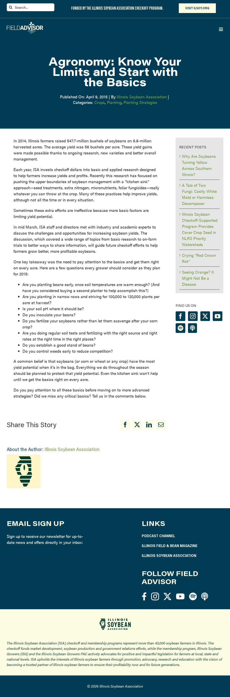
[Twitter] (205, 316)
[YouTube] (217, 316)
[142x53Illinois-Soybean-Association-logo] (115, 620)
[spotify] (193, 596)
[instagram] (155, 596)
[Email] (161, 425)
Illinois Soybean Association (142, 96)
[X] (137, 425)
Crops (99, 102)
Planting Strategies (140, 102)
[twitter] (167, 596)
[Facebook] (125, 425)
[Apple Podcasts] (192, 328)
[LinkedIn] (149, 425)
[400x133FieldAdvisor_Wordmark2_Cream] (25, 23)
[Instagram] (193, 316)
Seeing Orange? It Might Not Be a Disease (198, 278)
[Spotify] (180, 328)
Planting (114, 102)
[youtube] (180, 596)
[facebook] (144, 596)
